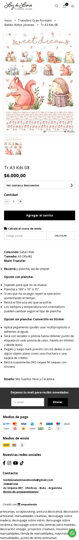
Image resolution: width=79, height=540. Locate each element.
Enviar (57, 402)
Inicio (8, 20)
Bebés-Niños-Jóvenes (19, 25)
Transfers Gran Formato (35, 20)
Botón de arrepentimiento (21, 491)
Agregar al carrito (39, 215)
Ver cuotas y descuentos (22, 185)
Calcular (61, 235)
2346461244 (10, 484)
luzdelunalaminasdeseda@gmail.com (28, 480)
